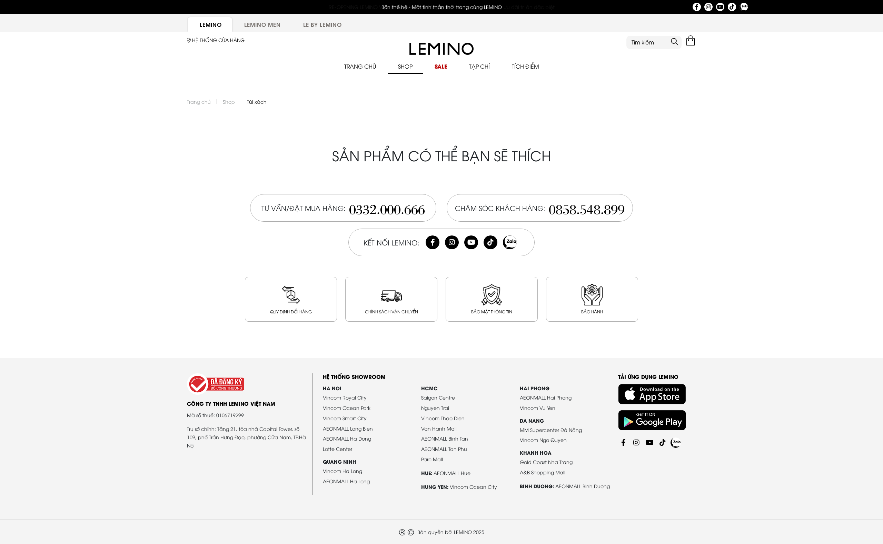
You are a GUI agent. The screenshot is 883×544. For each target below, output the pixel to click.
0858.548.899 (587, 208)
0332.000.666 (387, 208)
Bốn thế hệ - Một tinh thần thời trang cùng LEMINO (441, 6)
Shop (229, 101)
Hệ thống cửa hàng (218, 40)
